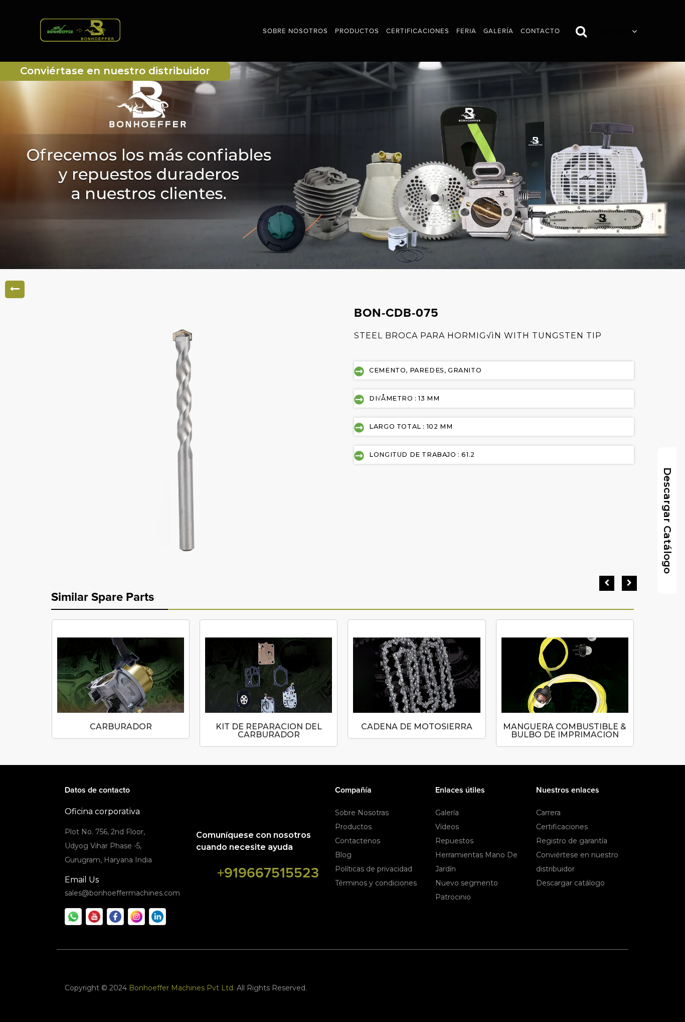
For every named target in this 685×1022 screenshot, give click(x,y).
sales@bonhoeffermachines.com (122, 893)
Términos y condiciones (376, 882)
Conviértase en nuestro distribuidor (115, 71)
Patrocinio (453, 897)
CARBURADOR (121, 726)
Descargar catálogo (570, 882)
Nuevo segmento (466, 882)
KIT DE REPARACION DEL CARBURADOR (269, 730)
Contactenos (357, 840)
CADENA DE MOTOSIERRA (416, 726)
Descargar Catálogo (667, 520)
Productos (353, 826)
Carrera (548, 812)
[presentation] (606, 583)
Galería (447, 812)
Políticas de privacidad (373, 868)
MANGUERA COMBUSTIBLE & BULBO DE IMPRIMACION (564, 730)
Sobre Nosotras (362, 812)
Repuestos (454, 840)
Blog (343, 854)
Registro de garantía (571, 840)
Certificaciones (562, 826)
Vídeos (447, 826)
